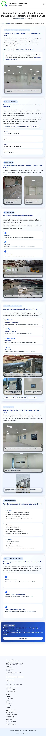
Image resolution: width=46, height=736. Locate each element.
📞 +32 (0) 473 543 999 (10, 673)
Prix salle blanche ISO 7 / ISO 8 (23, 126)
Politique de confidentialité (15, 730)
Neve (18, 733)
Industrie (8, 707)
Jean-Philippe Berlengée (19, 18)
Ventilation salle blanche (9, 397)
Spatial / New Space (10, 702)
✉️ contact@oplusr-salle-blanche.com (13, 672)
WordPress (27, 733)
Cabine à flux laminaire (10, 691)
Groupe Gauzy (36, 126)
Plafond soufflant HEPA (10, 689)
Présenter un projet (23, 638)
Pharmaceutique (9, 698)
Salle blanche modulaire (11, 687)
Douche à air (8, 693)
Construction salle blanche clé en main (14, 684)
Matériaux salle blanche (11, 723)
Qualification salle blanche (11, 724)
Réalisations (7, 23)
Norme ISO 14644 (9, 712)
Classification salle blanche (11, 714)
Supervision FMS (32, 397)
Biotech (7, 700)
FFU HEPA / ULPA (9, 694)
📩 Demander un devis (11, 677)
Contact (25, 730)
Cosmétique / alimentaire (11, 709)
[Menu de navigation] (43, 4)
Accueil (2, 23)
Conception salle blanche (11, 717)
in (7, 680)
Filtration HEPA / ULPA (21, 397)
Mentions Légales (32, 730)
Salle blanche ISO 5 (10, 716)
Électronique (8, 705)
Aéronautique (9, 703)
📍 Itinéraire (20, 677)
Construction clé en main (9, 126)
